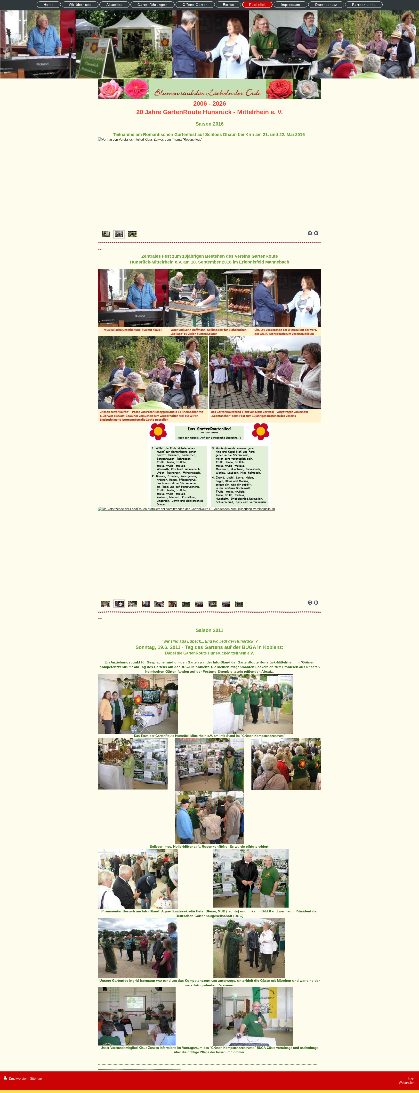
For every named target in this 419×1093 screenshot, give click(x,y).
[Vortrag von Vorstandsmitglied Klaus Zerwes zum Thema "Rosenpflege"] (119, 234)
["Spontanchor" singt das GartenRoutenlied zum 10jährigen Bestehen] (159, 604)
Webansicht (407, 1083)
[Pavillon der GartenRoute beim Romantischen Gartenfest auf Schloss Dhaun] (209, 182)
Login (411, 1078)
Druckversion (18, 1078)
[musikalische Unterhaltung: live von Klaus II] (146, 604)
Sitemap (36, 1078)
